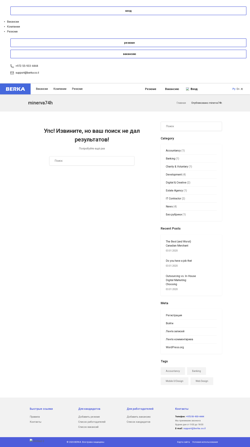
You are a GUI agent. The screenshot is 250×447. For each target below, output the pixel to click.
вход (128, 10)
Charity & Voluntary (177, 166)
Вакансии (13, 21)
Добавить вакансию (139, 416)
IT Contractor (173, 198)
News (169, 206)
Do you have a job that (179, 260)
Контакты (35, 421)
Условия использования (205, 442)
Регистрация (174, 315)
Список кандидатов (138, 421)
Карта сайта (183, 442)
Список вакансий (88, 426)
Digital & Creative (176, 182)
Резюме (12, 31)
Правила (35, 416)
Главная (181, 102)
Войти (169, 323)
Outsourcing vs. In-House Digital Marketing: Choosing (181, 280)
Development (174, 174)
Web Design (202, 381)
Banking (170, 158)
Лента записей (175, 331)
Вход (194, 89)
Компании (13, 26)
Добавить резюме (89, 416)
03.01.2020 (172, 250)
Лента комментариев (179, 339)
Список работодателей (91, 421)
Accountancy (173, 150)
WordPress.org (175, 347)
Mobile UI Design (174, 381)
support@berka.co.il (27, 72)
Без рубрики (174, 214)
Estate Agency (174, 190)
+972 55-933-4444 (26, 66)
